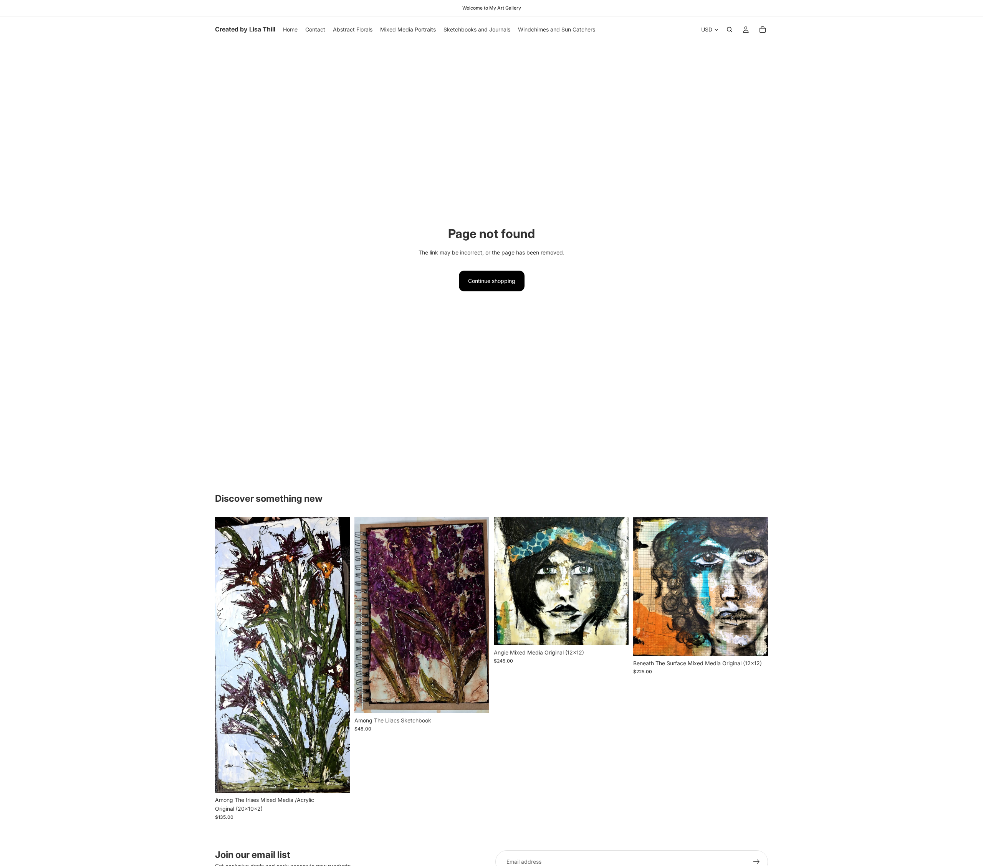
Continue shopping (491, 281)
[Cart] (762, 29)
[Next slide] (477, 615)
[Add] (338, 781)
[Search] (729, 29)
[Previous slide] (365, 615)
